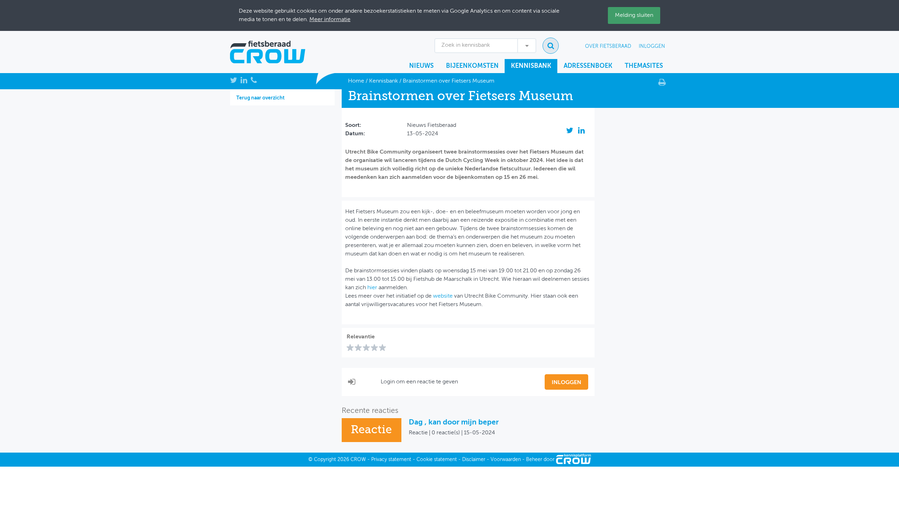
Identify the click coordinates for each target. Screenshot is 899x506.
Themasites (644, 66)
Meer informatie (329, 19)
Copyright (325, 459)
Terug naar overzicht (260, 98)
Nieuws (421, 66)
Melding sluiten (634, 15)
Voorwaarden (506, 459)
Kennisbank (531, 66)
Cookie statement (436, 459)
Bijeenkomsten (472, 66)
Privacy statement (391, 459)
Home (356, 81)
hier (372, 288)
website (443, 296)
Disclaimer (473, 459)
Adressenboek (588, 66)
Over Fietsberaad (608, 46)
